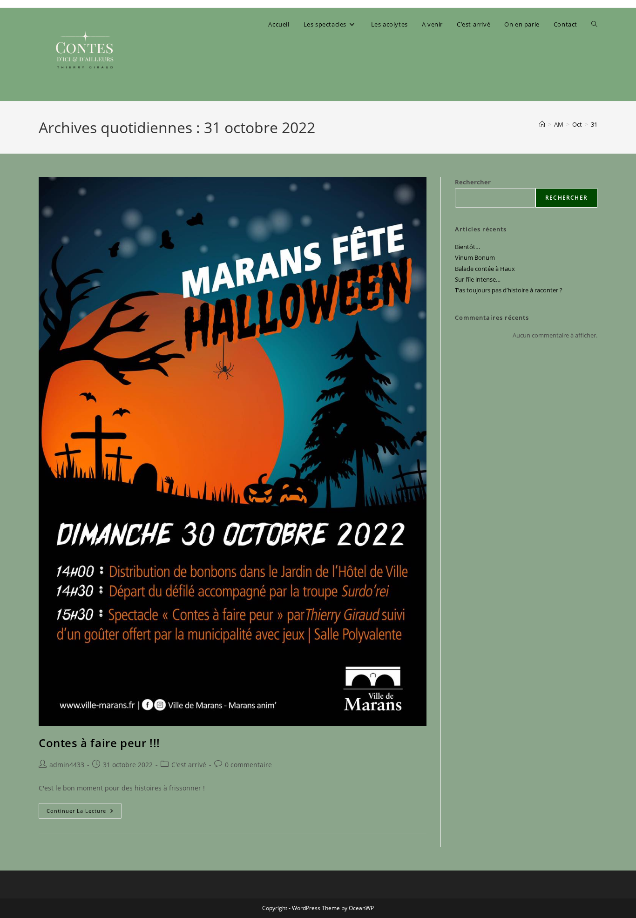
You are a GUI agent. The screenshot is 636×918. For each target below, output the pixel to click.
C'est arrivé (188, 764)
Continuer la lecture (84, 812)
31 (594, 124)
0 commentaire (248, 764)
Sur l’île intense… (478, 279)
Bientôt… (467, 247)
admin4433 (66, 764)
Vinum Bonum (475, 257)
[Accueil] (542, 124)
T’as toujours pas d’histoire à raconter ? (508, 290)
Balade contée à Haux (485, 268)
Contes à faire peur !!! (99, 742)
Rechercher (473, 182)
